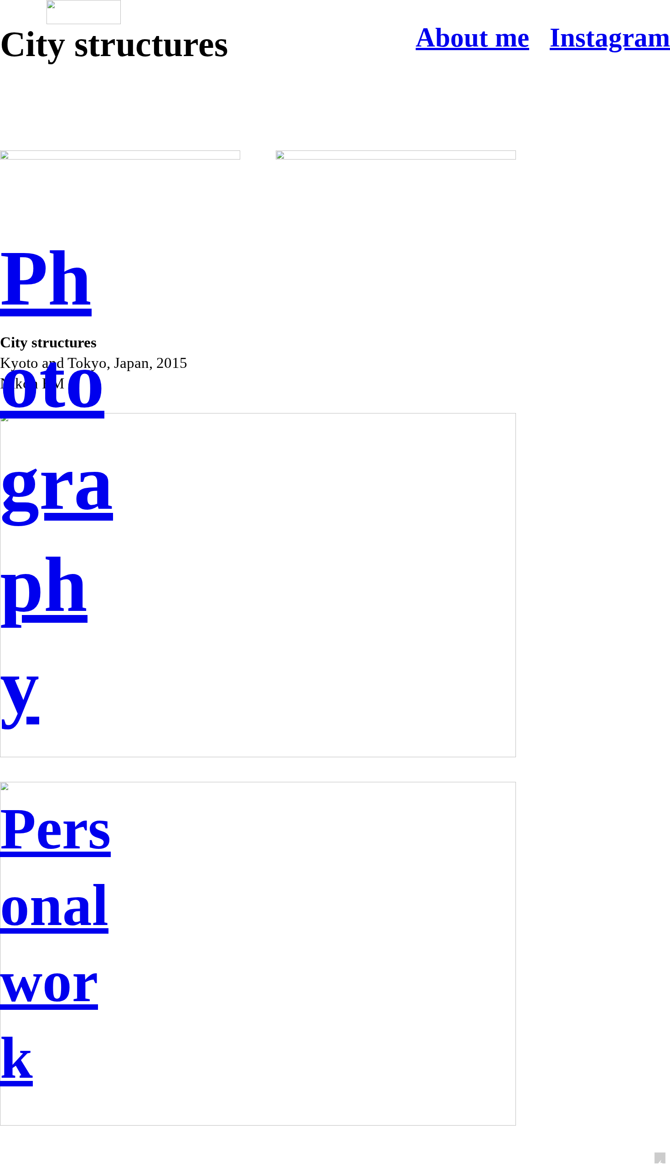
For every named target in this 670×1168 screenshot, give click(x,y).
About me (472, 37)
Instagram (610, 37)
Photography (56, 482)
